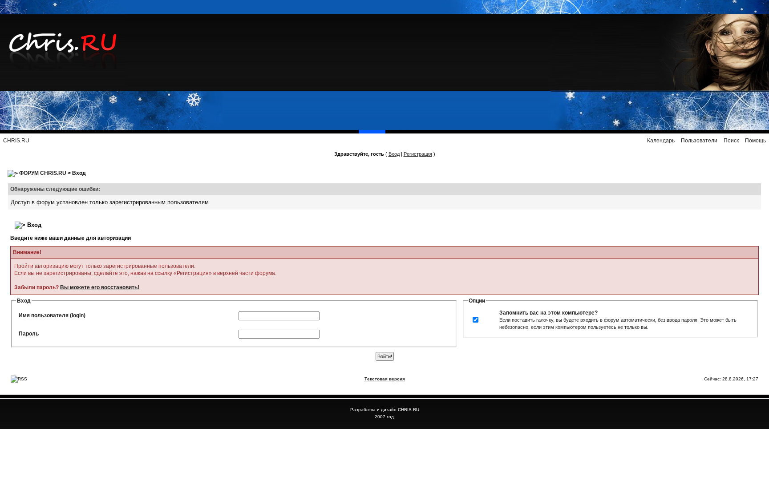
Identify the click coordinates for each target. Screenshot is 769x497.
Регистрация (418, 154)
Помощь (755, 140)
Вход (394, 154)
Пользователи (699, 140)
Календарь (661, 140)
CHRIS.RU (16, 140)
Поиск (731, 140)
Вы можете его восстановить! (99, 287)
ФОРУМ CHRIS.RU (42, 173)
